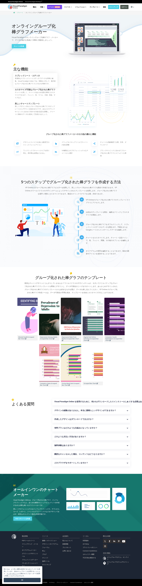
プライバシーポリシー (90, 547)
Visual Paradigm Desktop (33, 1)
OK (22, 580)
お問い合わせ (66, 551)
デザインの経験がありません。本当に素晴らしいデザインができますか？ (85, 410)
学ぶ (43, 551)
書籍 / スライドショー (49, 541)
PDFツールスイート (28, 541)
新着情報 (65, 544)
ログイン (124, 7)
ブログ (44, 554)
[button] (42, 7)
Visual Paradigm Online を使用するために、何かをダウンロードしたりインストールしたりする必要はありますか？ (91, 401)
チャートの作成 (19, 46)
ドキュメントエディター (30, 560)
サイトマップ (46, 565)
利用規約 (86, 541)
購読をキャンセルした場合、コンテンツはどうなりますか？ (79, 454)
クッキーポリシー (12, 573)
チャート (20, 13)
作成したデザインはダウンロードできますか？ (74, 419)
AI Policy (86, 544)
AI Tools (54, 7)
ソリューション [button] (80, 7)
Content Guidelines (90, 551)
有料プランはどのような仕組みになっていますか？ (75, 428)
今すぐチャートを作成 (22, 519)
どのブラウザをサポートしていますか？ (71, 463)
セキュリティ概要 (88, 554)
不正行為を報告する (89, 558)
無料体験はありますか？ (64, 445)
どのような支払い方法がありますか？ (70, 436)
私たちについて (67, 541)
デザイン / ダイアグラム (50, 544)
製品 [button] (34, 7)
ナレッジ (45, 558)
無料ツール (45, 561)
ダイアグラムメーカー (29, 550)
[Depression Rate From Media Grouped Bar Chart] (71, 342)
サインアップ (113, 7)
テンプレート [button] (94, 7)
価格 (104, 7)
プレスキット (66, 547)
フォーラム (45, 547)
